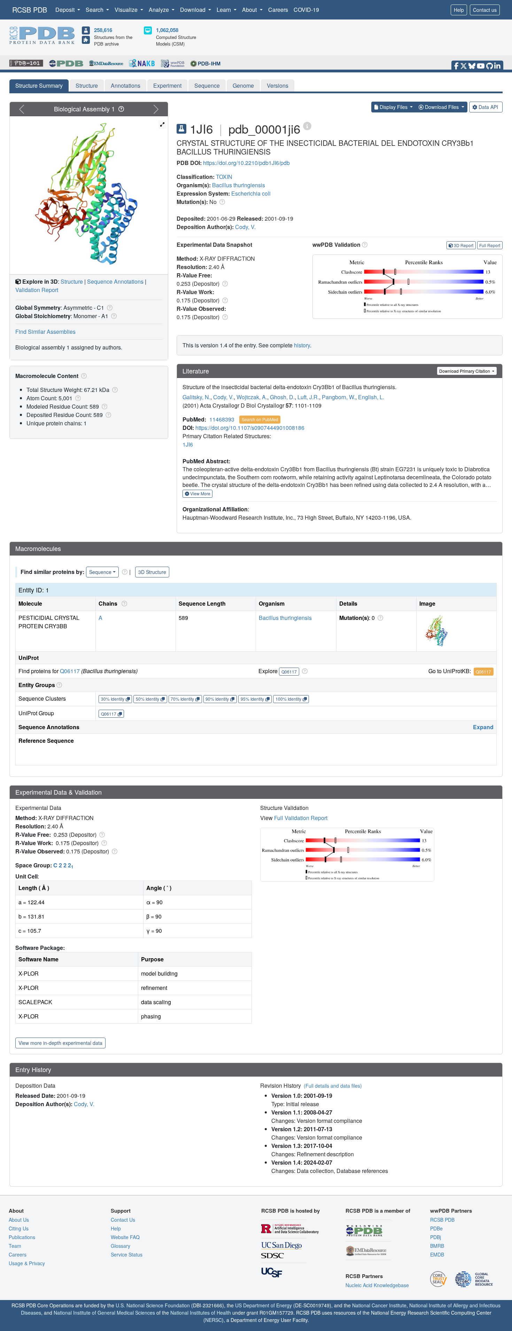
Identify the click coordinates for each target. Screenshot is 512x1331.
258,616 (103, 30)
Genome (243, 85)
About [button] (250, 10)
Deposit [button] (65, 10)
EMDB (437, 1254)
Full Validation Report (300, 818)
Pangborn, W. (338, 397)
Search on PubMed (260, 419)
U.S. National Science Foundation (153, 1305)
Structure (87, 85)
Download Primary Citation (465, 371)
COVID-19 (306, 10)
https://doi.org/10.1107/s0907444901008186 (249, 428)
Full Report (489, 245)
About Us (19, 1219)
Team (15, 1245)
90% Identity (217, 699)
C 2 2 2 (63, 865)
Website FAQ (125, 1237)
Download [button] (193, 10)
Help (459, 9)
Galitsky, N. (196, 397)
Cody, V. (245, 227)
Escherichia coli (251, 193)
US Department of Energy (263, 1305)
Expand (483, 727)
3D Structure (152, 571)
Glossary (120, 1245)
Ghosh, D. (282, 397)
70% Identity (182, 699)
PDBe (436, 1228)
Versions (277, 85)
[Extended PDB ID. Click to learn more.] (307, 125)
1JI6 (188, 444)
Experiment (167, 85)
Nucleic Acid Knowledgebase (377, 1285)
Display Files (393, 106)
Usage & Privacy (27, 1263)
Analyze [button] (159, 10)
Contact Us (123, 1219)
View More (199, 493)
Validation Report (36, 290)
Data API (488, 106)
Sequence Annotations (115, 281)
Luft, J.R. (308, 397)
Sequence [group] (100, 571)
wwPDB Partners (451, 1210)
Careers (278, 10)
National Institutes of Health (200, 1312)
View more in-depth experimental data (60, 1042)
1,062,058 (167, 30)
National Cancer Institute (379, 1305)
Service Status (126, 1254)
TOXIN (224, 177)
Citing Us (19, 1228)
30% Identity (112, 699)
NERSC (213, 1319)
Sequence (207, 85)
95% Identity (252, 699)
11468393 (221, 419)
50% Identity (147, 699)
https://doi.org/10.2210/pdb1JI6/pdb (246, 163)
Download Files (442, 106)
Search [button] (95, 10)
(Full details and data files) (333, 1085)
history (302, 345)
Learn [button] (224, 10)
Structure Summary (39, 85)
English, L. (371, 397)
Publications (22, 1237)
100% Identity (288, 699)
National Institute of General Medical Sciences (104, 1312)
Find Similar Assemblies (45, 332)
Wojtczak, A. (251, 397)
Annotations (125, 85)
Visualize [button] (127, 10)
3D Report (463, 245)
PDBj (435, 1237)
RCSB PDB (29, 10)
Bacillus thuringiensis (238, 185)
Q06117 (70, 671)
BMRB (437, 1245)
